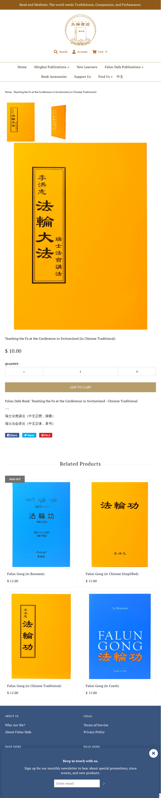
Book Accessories (54, 76)
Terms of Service (96, 725)
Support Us (82, 76)
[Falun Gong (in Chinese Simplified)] (120, 524)
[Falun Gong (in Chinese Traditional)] (41, 636)
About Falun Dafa (18, 732)
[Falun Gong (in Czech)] (120, 636)
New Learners (87, 67)
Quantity (11, 364)
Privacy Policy (94, 732)
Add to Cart (80, 387)
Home (22, 67)
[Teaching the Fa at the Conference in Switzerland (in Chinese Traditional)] (20, 122)
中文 (120, 76)
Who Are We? (15, 725)
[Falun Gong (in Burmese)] (41, 524)
